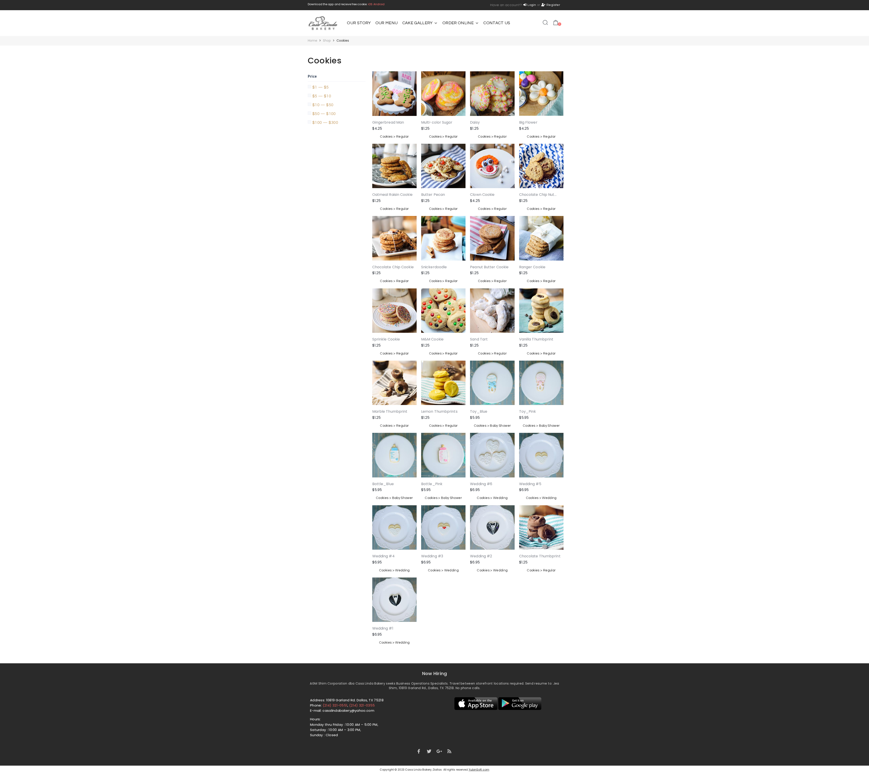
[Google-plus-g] (439, 751)
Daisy (475, 122)
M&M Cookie (432, 339)
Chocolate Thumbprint (540, 556)
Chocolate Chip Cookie (393, 267)
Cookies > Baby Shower (492, 425)
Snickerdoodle (434, 267)
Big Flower (528, 122)
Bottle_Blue (383, 483)
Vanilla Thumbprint (536, 339)
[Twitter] (429, 751)
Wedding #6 (481, 483)
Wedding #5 (530, 483)
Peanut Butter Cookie (489, 267)
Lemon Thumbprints (439, 411)
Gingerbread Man (388, 122)
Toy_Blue (478, 411)
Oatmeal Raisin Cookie (392, 194)
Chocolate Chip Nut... (537, 194)
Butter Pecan (433, 194)
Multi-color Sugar (436, 122)
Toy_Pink (527, 411)
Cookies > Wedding (492, 498)
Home (312, 40)
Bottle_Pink (431, 483)
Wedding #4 (383, 556)
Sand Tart (479, 339)
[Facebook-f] (418, 751)
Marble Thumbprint (390, 411)
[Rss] (449, 751)
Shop (327, 40)
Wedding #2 (481, 556)
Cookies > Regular (394, 136)
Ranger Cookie (532, 267)
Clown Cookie (482, 194)
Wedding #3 (432, 556)
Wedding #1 (382, 628)
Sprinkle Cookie (386, 339)
